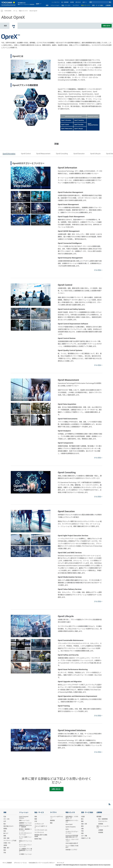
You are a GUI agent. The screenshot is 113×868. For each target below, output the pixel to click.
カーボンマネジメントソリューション (25, 833)
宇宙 (5, 852)
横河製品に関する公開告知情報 (41, 835)
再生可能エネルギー (9, 826)
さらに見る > (98, 270)
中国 (82, 831)
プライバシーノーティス (20, 862)
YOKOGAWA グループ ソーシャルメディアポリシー (42, 862)
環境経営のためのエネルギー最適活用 (25, 826)
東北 (82, 819)
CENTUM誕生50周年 (71, 843)
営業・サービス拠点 (97, 5)
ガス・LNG (6, 819)
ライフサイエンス (39, 832)
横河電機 (99, 816)
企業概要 (100, 830)
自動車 (5, 845)
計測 (36, 821)
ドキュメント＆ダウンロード (56, 817)
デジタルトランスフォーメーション (72, 832)
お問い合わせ (78, 2)
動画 (51, 823)
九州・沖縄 (84, 835)
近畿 (82, 828)
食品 (5, 831)
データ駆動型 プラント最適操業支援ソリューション (25, 850)
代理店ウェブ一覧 (85, 838)
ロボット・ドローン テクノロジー (72, 840)
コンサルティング (39, 824)
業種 (47, 5)
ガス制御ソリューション (25, 854)
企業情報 (108, 5)
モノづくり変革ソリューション (25, 837)
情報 (36, 816)
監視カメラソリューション (25, 841)
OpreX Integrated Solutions (23, 817)
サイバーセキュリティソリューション (25, 845)
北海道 (83, 816)
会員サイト (85, 2)
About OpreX (69, 824)
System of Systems (71, 827)
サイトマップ (60, 862)
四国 (82, 833)
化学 (5, 821)
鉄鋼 (5, 835)
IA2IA (67, 829)
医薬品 (5, 828)
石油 (5, 816)
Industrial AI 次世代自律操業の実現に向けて (72, 836)
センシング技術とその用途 (72, 846)
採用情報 (72, 2)
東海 (82, 826)
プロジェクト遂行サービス (41, 826)
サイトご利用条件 (7, 862)
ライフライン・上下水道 (10, 840)
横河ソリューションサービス (103, 826)
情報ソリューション (24, 820)
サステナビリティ (102, 821)
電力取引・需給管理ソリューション (25, 829)
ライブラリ (76, 5)
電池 (5, 850)
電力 (5, 824)
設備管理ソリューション (25, 823)
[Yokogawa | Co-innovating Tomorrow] (8, 4)
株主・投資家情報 (64, 2)
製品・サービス (66, 5)
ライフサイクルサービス (41, 830)
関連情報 (52, 820)
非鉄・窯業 (6, 838)
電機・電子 (6, 847)
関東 (82, 821)
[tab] (9, 154)
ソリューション (55, 5)
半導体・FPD (7, 843)
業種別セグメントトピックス (72, 821)
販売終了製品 (38, 839)
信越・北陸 (84, 824)
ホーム (15, 11)
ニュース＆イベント (56, 2)
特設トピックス (85, 5)
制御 (36, 819)
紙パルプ (6, 833)
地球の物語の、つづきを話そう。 (72, 817)
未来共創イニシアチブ (71, 849)
